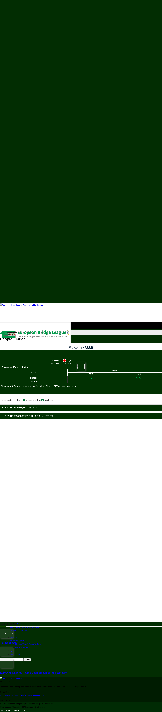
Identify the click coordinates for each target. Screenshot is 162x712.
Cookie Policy (5, 710)
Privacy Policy (19, 710)
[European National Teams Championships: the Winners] (6, 667)
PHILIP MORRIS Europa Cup (25, 647)
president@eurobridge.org (33, 695)
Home (2, 332)
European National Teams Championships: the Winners (33, 672)
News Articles (14, 637)
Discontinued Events (17, 641)
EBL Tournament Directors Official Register (25, 627)
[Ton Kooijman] (6, 637)
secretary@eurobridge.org (11, 695)
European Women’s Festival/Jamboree (28, 644)
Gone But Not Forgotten (18, 630)
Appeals (13, 651)
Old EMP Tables (15, 654)
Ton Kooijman (8, 643)
